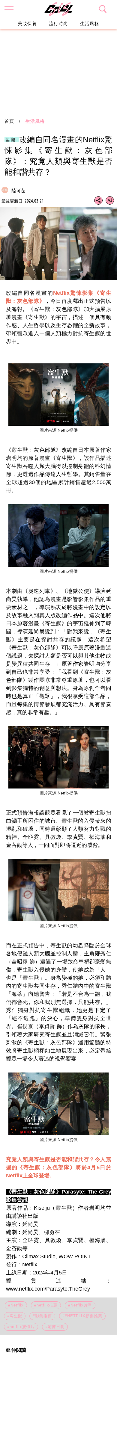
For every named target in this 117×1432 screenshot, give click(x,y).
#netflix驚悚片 (21, 1326)
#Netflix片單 (80, 1305)
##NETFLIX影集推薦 (82, 1316)
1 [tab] (34, 270)
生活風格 (89, 23)
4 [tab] (61, 270)
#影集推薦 (42, 1316)
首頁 (9, 121)
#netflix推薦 (46, 1305)
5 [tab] (70, 270)
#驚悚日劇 (54, 1326)
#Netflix (16, 1305)
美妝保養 (27, 23)
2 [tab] (43, 270)
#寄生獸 (14, 1316)
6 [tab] (79, 270)
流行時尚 (58, 23)
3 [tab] (52, 270)
